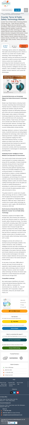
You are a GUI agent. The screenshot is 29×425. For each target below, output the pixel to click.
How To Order (20, 382)
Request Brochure (23, 46)
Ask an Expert (14, 328)
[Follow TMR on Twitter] (11, 392)
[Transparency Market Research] (6, 3)
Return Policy (4, 384)
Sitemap (11, 385)
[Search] (11, 10)
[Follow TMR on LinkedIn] (14, 392)
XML (18, 384)
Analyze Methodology (14, 348)
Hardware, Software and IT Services (17, 13)
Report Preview (6, 46)
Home (2, 13)
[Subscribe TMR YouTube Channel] (17, 392)
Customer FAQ (11, 382)
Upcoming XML (3, 385)
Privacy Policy (12, 384)
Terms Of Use (3, 382)
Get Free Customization (14, 339)
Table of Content (15, 47)
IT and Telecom (7, 13)
